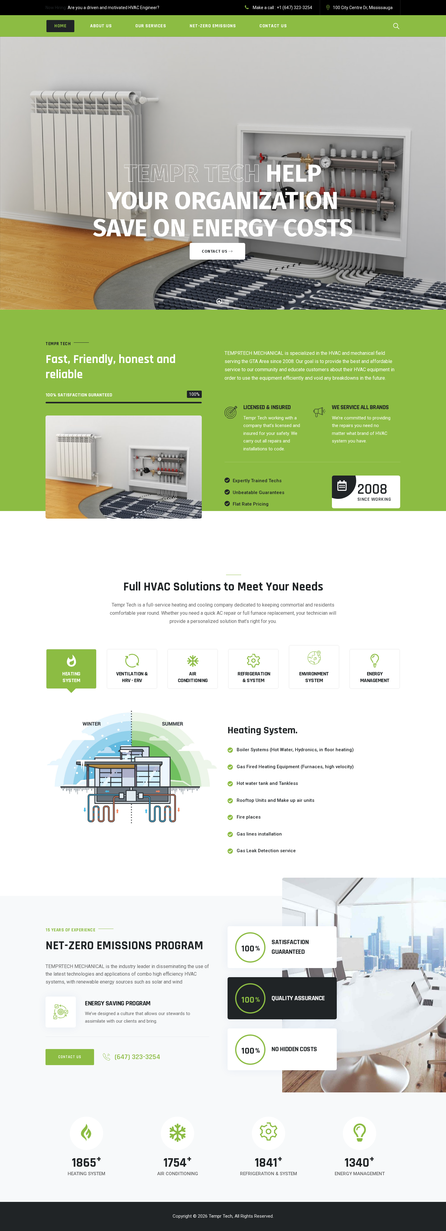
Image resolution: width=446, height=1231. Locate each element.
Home (60, 26)
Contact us (215, 251)
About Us (101, 26)
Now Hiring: (56, 7)
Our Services (150, 26)
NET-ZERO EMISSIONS (213, 26)
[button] (70, 1057)
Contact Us (273, 26)
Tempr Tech (220, 1216)
